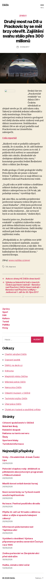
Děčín (5, 5)
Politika (6, 324)
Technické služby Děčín (16, 398)
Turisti (5, 321)
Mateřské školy (10, 426)
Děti (4, 315)
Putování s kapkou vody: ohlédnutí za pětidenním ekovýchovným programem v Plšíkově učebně (22, 471)
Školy (5, 437)
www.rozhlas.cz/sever (19, 260)
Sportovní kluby (10, 440)
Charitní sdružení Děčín (16, 354)
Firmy (5, 328)
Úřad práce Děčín (13, 404)
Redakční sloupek (11, 430)
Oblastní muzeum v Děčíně (17, 393)
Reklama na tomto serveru (15, 433)
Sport (5, 312)
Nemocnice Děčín (13, 387)
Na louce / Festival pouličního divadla (21, 503)
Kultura (6, 318)
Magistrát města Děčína (16, 376)
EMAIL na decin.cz (13, 365)
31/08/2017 (24, 47)
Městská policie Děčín (15, 382)
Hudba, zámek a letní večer (16, 565)
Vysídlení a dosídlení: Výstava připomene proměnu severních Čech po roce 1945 (22, 541)
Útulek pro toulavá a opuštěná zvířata (22, 409)
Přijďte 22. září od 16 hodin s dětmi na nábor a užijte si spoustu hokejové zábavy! (21, 515)
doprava (12, 267)
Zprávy (23, 16)
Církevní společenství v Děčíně (18, 422)
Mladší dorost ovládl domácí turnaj (20, 483)
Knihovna (9, 371)
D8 (7, 267)
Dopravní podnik (12, 360)
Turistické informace (13, 444)
